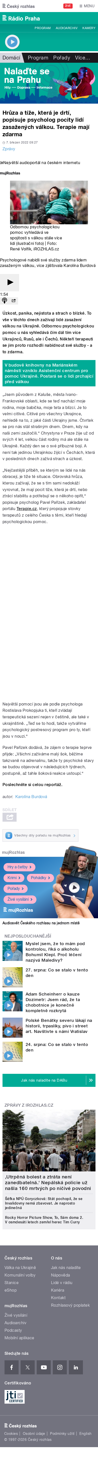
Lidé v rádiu (62, 1282)
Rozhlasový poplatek (70, 1305)
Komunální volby (20, 1275)
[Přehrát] (9, 282)
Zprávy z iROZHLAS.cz (29, 1105)
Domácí (11, 58)
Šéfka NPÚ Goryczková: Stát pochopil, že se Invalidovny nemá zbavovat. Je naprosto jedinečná (43, 1203)
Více (82, 58)
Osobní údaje (34, 1434)
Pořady (61, 58)
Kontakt (58, 1297)
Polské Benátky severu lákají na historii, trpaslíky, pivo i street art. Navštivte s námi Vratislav (59, 1026)
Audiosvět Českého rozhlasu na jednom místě (41, 923)
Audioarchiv (66, 28)
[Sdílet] (13, 301)
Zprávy (9, 149)
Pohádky (38, 877)
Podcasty (13, 1330)
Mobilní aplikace (19, 1337)
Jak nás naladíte (66, 1267)
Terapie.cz (27, 508)
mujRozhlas (13, 852)
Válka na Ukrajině (20, 1267)
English (85, 1434)
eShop (11, 1290)
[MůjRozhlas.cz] (10, 173)
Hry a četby (18, 867)
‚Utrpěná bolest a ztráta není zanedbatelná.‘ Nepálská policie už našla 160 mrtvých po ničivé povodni (48, 1182)
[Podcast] (4, 301)
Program (43, 28)
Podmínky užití (62, 1434)
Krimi (12, 877)
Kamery (88, 28)
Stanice (12, 1282)
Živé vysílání (18, 899)
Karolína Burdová (31, 796)
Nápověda (60, 1275)
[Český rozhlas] (19, 6)
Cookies (11, 1434)
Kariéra (57, 1290)
